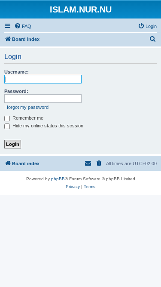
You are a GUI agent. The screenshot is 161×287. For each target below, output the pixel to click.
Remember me (27, 117)
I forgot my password (26, 107)
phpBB (58, 178)
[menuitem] (22, 26)
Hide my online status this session (47, 125)
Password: (16, 91)
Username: (16, 71)
